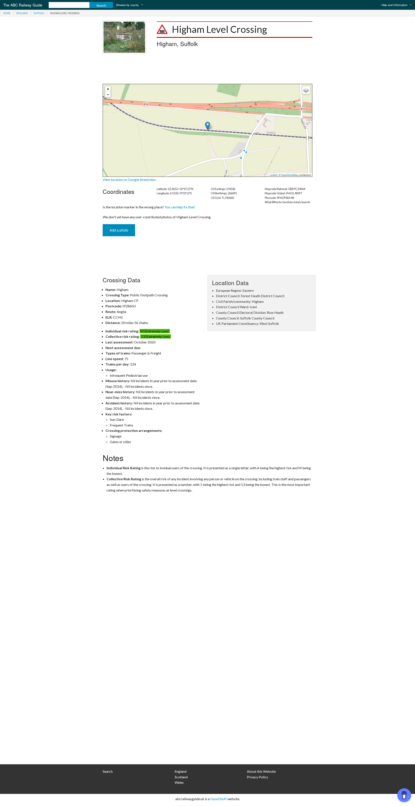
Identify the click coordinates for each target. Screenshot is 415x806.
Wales (179, 782)
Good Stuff (218, 799)
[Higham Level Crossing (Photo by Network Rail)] (124, 37)
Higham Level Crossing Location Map (207, 130)
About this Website (261, 771)
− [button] (108, 94)
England (22, 13)
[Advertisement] (207, 69)
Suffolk (39, 13)
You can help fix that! (179, 207)
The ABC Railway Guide (22, 5)
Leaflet (273, 175)
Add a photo (119, 230)
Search (108, 771)
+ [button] (108, 89)
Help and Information (394, 5)
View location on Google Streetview (129, 179)
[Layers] (306, 90)
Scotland (181, 777)
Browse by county (127, 5)
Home (6, 13)
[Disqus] (207, 587)
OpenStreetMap (289, 175)
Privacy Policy (257, 777)
